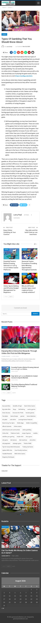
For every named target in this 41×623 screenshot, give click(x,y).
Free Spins (5, 416)
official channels (6, 426)
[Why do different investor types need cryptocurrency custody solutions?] (29, 278)
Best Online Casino (29, 406)
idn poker (4, 419)
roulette (35, 433)
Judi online (13, 419)
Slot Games (13, 440)
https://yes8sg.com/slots (23, 76)
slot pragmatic (6, 443)
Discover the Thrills (18, 412)
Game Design (14, 416)
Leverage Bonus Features (25, 419)
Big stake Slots (6, 409)
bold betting (22, 409)
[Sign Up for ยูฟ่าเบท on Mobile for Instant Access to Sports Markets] (5, 378)
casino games (31, 409)
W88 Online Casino (19, 453)
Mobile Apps (20, 423)
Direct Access (6, 412)
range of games (26, 433)
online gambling (26, 430)
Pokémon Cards (15, 433)
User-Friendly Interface (21, 450)
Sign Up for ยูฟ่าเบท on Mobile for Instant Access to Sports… (20, 507)
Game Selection (31, 416)
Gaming (4, 327)
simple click (20, 436)
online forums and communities (11, 430)
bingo (14, 409)
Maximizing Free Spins (8, 423)
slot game (5, 440)
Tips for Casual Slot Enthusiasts (11, 447)
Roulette (5, 527)
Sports (20, 502)
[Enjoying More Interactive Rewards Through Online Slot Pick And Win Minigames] (20, 337)
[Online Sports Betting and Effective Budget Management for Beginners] (11, 278)
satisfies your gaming (8, 436)
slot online (32, 440)
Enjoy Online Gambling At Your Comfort (9, 232)
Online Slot (5, 433)
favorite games (30, 412)
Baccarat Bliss (6, 406)
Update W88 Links (7, 450)
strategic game (17, 443)
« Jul (2, 608)
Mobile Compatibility (31, 423)
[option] (20, 500)
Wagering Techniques (8, 457)
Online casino (17, 426)
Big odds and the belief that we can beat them (31, 232)
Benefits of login (17, 406)
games (22, 416)
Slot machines (23, 440)
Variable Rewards (7, 453)
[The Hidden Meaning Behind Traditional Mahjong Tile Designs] (5, 387)
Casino (4, 34)
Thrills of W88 (27, 443)
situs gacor (29, 436)
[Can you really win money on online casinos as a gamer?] (20, 537)
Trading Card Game (27, 447)
